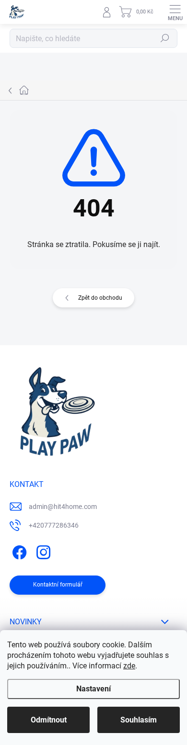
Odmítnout (49, 719)
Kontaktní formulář (57, 584)
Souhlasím (138, 719)
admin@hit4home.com (63, 506)
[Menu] (175, 12)
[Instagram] (42, 550)
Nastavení (93, 688)
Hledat (165, 38)
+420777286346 (54, 525)
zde (129, 665)
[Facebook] (18, 550)
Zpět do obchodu (100, 297)
